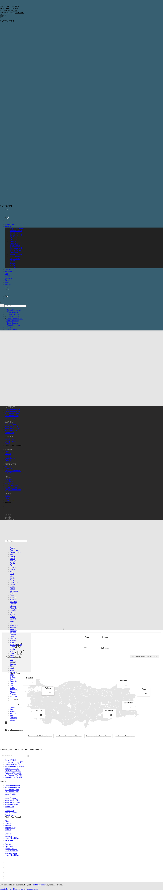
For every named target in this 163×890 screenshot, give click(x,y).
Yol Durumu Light (12, 414)
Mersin (12, 617)
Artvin (12, 563)
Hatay (12, 612)
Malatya (13, 640)
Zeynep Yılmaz (12, 329)
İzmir (12, 621)
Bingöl (12, 572)
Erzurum (13, 599)
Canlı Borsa (14, 252)
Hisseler (13, 263)
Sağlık (7, 280)
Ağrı (11, 554)
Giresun (13, 606)
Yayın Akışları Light (12, 426)
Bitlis (12, 574)
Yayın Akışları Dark (12, 428)
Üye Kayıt (9, 481)
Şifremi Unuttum (11, 483)
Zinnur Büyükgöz (13, 325)
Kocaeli (13, 634)
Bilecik (12, 569)
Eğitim (7, 276)
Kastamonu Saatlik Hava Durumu (69, 736)
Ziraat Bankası (12, 323)
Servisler (8, 226)
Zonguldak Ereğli (13, 314)
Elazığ (12, 595)
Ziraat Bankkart (12, 321)
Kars (11, 623)
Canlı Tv (13, 241)
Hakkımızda (9, 500)
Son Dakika (9, 224)
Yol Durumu (14, 237)
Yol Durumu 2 (15, 239)
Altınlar (12, 265)
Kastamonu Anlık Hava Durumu (40, 736)
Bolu (11, 576)
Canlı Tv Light (10, 418)
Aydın (12, 565)
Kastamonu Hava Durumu (125, 736)
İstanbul (13, 619)
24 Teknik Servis (19, 889)
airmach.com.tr (32, 889)
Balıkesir (13, 567)
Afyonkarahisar (15, 552)
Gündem (8, 269)
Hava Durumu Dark (12, 411)
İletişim (7, 496)
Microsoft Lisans (11, 488)
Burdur (12, 578)
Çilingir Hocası (5, 889)
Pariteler (13, 267)
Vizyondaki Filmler (17, 229)
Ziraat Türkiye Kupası (14, 319)
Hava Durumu (15, 233)
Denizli (12, 589)
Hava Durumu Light (12, 409)
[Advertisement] (82, 576)
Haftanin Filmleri (16, 231)
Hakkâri (13, 610)
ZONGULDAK (12, 316)
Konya (12, 636)
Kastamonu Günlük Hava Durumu (98, 736)
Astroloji (8, 284)
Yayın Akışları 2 (16, 248)
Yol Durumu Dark (11, 416)
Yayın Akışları (15, 246)
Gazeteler (8, 278)
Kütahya (13, 638)
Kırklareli (13, 630)
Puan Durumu (15, 256)
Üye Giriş (8, 479)
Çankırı (12, 584)
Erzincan (13, 597)
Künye (7, 498)
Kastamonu (14, 625)
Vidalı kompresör (11, 485)
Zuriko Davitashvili (13, 310)
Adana (12, 548)
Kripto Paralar (15, 259)
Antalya (13, 561)
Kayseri (13, 627)
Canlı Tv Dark (10, 424)
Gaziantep (13, 604)
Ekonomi (8, 272)
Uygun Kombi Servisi (13, 471)
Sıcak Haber (9, 473)
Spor (6, 274)
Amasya (13, 556)
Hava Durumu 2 (16, 235)
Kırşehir (13, 632)
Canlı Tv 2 (14, 244)
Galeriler (8, 515)
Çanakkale (14, 582)
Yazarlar (8, 466)
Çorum (12, 587)
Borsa (10, 760)
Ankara (12, 559)
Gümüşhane (14, 608)
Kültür (7, 282)
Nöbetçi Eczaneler (16, 250)
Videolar (8, 517)
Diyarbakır (14, 591)
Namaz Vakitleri (16, 254)
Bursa (12, 580)
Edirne (12, 593)
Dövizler (13, 261)
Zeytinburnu (11, 327)
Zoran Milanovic (12, 312)
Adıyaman (14, 550)
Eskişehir (13, 602)
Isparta (12, 615)
